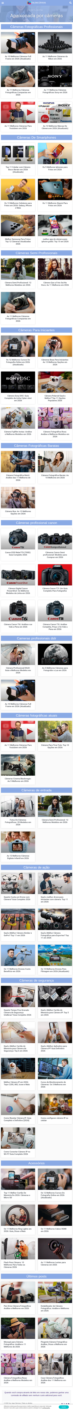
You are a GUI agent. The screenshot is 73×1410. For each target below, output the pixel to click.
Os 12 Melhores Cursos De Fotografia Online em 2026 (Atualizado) (18, 362)
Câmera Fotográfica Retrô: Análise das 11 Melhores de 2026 (18, 477)
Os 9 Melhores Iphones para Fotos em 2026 (54, 168)
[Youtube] (68, 1403)
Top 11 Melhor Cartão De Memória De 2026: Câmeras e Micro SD (17, 1195)
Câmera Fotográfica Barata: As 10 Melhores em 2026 (55, 476)
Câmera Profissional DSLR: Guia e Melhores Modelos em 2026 (18, 670)
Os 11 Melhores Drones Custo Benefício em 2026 (17, 970)
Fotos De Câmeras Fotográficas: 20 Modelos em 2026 (18, 822)
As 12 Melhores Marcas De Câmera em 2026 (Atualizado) (55, 127)
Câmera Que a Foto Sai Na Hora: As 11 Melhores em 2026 (55, 284)
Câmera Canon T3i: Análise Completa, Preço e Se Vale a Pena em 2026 (55, 626)
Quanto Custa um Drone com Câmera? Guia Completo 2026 (17, 898)
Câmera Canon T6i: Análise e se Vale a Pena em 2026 (18, 625)
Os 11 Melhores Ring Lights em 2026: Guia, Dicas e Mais (17, 1230)
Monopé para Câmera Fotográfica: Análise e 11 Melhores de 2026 (15, 1344)
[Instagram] (64, 1403)
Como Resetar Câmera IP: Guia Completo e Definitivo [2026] (17, 1119)
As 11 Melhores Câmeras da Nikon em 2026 (55, 57)
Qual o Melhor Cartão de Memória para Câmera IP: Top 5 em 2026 (55, 1012)
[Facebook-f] (62, 1403)
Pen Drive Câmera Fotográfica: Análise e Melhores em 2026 (17, 1307)
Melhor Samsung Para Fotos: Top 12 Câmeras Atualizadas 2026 (18, 241)
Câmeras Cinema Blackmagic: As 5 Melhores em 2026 (18, 780)
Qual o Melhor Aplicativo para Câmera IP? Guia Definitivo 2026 (54, 1048)
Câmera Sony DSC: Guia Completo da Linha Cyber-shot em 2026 (18, 398)
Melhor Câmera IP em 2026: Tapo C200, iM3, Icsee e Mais (17, 1083)
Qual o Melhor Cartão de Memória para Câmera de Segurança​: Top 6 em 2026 (16, 1048)
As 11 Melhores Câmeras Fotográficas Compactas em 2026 (18, 92)
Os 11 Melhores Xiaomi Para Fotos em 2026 (55, 204)
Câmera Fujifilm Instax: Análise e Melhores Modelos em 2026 (18, 433)
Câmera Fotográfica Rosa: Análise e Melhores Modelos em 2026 (55, 434)
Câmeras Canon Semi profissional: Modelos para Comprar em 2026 (55, 554)
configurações (46, 1408)
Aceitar (64, 1407)
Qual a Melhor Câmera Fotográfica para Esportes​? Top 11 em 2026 (55, 935)
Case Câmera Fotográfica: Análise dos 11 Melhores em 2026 (53, 1380)
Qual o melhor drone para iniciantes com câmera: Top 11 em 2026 (54, 899)
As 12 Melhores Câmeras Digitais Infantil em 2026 (18, 857)
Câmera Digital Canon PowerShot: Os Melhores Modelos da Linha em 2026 (18, 590)
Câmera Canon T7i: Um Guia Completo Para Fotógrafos (54, 589)
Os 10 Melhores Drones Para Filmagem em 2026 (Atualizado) (55, 970)
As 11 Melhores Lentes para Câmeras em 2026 (53, 1263)
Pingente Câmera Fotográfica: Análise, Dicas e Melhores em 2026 (54, 1344)
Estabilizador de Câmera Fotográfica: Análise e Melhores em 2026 (55, 1308)
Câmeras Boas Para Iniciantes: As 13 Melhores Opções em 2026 (55, 362)
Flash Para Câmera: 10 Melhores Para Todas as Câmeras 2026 (14, 1264)
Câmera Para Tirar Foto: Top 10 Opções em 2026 (55, 746)
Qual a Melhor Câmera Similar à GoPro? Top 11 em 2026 (18, 934)
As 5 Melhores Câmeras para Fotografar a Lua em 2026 (55, 669)
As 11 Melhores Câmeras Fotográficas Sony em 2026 (55, 91)
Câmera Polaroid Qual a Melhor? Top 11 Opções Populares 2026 (55, 398)
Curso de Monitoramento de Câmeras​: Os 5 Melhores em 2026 (53, 1084)
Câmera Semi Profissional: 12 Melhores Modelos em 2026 (18, 284)
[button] (3, 3)
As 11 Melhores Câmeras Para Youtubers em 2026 (18, 127)
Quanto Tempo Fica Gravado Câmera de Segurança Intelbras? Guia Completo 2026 (17, 1012)
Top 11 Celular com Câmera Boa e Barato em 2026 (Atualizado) (18, 169)
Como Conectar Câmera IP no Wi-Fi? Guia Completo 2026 (17, 1153)
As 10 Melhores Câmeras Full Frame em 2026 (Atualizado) (18, 57)
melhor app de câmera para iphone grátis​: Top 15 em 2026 (55, 240)
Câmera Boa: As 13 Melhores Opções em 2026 (18, 512)
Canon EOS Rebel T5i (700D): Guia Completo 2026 (18, 553)
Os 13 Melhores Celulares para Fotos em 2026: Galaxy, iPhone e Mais (18, 205)
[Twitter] (66, 1403)
